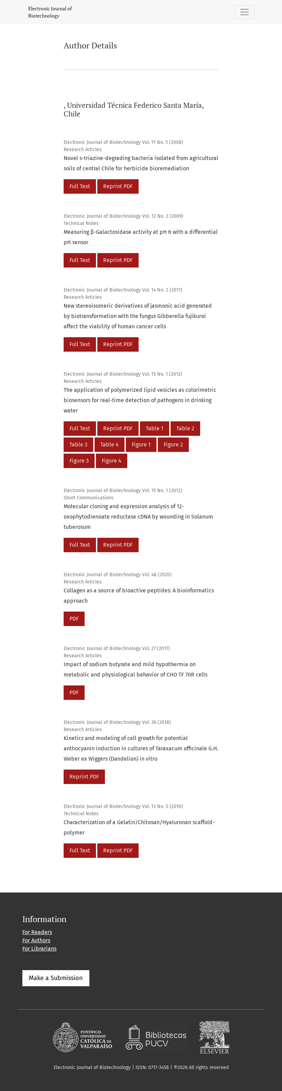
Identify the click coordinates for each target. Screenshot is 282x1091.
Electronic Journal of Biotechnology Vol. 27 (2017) (117, 648)
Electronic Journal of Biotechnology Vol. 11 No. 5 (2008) (123, 142)
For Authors (36, 940)
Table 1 (154, 428)
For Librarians (39, 948)
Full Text (79, 186)
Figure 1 (141, 444)
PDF (74, 618)
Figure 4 (111, 460)
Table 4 (109, 444)
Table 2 (185, 428)
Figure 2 (173, 444)
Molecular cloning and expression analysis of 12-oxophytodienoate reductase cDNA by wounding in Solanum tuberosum (138, 516)
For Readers (37, 932)
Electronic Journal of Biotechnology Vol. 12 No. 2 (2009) (123, 216)
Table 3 (78, 444)
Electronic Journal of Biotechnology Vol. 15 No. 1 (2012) (123, 374)
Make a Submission (56, 978)
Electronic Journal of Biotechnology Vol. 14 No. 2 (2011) (123, 290)
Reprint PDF (118, 186)
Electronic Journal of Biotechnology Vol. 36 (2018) (117, 722)
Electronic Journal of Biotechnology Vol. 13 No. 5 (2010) (123, 806)
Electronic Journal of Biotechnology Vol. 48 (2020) (118, 575)
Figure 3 (79, 460)
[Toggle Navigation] (244, 12)
